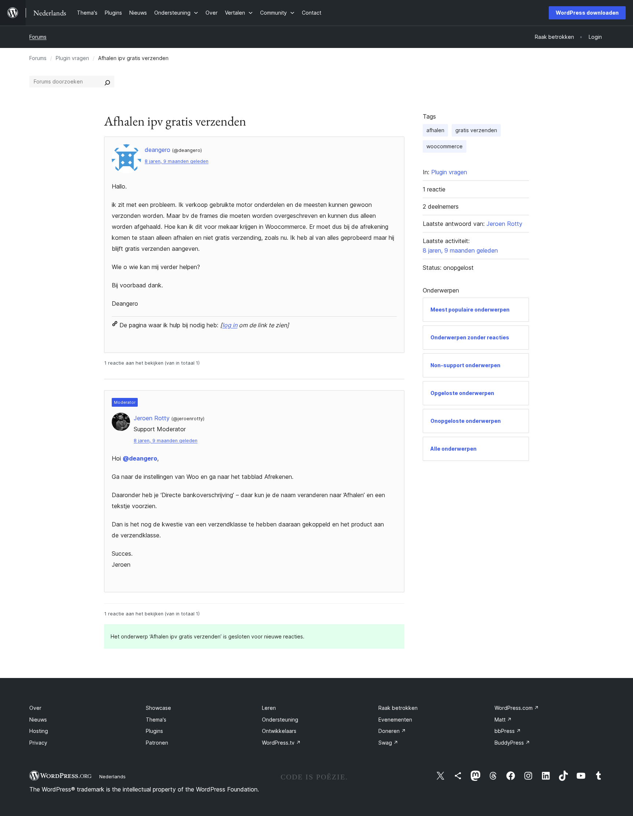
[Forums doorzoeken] (107, 81)
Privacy (38, 742)
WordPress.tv (281, 742)
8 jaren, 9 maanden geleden (176, 161)
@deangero (140, 458)
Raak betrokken (398, 708)
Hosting (38, 731)
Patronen (157, 742)
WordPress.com (517, 708)
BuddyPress (512, 742)
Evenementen (395, 719)
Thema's (156, 719)
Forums (38, 37)
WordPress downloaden (587, 13)
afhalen (435, 130)
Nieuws (38, 719)
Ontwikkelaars (279, 731)
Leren (269, 708)
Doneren (392, 731)
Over (35, 708)
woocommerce (444, 146)
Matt (503, 719)
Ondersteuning (280, 719)
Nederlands (112, 776)
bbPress (508, 731)
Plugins (154, 731)
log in (229, 325)
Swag (388, 742)
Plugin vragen (72, 58)
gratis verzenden (476, 130)
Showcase (158, 708)
